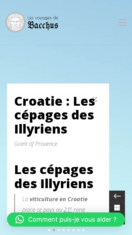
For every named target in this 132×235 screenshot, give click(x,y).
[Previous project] (117, 196)
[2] (54, 230)
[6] (73, 230)
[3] (59, 230)
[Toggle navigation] (123, 22)
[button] (66, 219)
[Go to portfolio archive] (117, 207)
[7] (78, 230)
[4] (63, 230)
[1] (49, 230)
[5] (68, 230)
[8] (83, 230)
